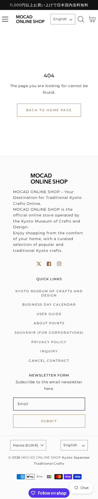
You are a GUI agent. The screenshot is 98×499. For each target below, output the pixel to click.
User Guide (49, 314)
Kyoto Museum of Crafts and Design (49, 293)
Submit (49, 421)
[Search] (81, 19)
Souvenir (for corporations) (49, 333)
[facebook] (49, 264)
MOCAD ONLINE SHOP (41, 457)
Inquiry (49, 351)
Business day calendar (49, 304)
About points (49, 323)
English (60, 19)
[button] (5, 19)
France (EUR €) (25, 445)
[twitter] (39, 264)
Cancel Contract (49, 361)
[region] (49, 5)
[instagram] (59, 264)
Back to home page (49, 110)
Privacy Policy (49, 342)
